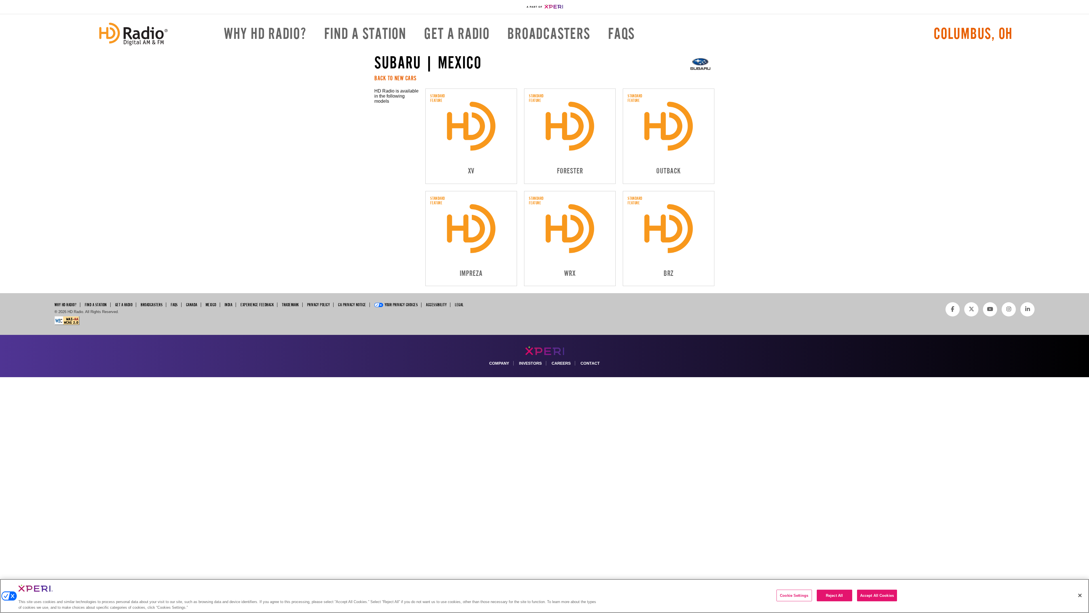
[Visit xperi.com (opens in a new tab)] (544, 7)
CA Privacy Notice (352, 305)
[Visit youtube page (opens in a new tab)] (990, 309)
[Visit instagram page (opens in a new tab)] (1009, 309)
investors (530, 363)
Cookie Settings (794, 595)
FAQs (621, 34)
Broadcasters (548, 34)
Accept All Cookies (877, 595)
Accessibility (436, 305)
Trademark (290, 305)
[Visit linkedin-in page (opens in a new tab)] (1027, 309)
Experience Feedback (257, 305)
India (228, 305)
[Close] (1080, 595)
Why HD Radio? (265, 34)
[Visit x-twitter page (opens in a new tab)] (971, 309)
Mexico (211, 305)
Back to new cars (395, 78)
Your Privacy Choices (401, 305)
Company (499, 363)
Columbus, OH (973, 34)
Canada (191, 305)
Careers (561, 363)
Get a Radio (456, 34)
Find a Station (365, 34)
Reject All (834, 595)
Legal (459, 305)
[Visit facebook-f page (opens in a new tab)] (953, 309)
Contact (590, 363)
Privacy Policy (318, 305)
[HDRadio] (133, 34)
